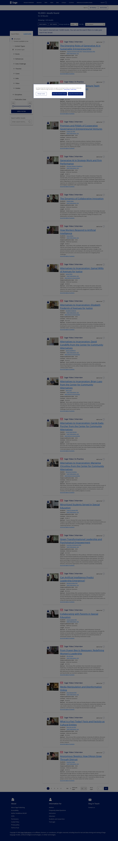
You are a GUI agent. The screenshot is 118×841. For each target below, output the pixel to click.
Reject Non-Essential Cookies (59, 93)
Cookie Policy (73, 89)
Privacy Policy (67, 89)
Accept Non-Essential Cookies (75, 93)
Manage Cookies (41, 93)
